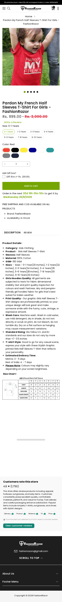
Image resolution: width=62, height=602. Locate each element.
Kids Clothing (26, 248)
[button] (4, 8)
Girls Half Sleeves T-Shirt (31, 251)
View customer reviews (18, 525)
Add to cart (31, 186)
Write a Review (12, 122)
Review (28, 232)
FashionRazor (23, 213)
